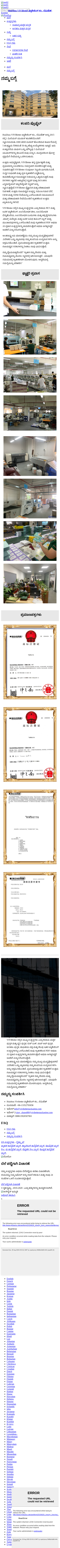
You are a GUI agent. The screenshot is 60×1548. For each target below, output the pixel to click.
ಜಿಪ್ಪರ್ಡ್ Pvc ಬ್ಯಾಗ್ (30, 1149)
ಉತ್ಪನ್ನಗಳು (11, 21)
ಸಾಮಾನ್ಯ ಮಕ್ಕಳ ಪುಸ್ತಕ (21, 25)
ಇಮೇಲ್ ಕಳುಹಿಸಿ (8, 1195)
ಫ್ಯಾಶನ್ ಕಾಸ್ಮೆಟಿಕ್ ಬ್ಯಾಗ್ (11, 1146)
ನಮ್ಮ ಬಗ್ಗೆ (10, 39)
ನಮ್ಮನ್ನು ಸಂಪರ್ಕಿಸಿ (14, 57)
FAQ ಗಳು (11, 43)
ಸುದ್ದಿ (9, 32)
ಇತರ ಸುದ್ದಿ (16, 36)
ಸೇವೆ (9, 46)
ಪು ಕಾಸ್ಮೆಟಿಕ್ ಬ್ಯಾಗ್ (13, 1149)
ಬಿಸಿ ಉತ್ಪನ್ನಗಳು (7, 1142)
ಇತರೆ (9, 61)
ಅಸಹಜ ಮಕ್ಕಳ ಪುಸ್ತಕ (21, 28)
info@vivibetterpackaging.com (27, 1109)
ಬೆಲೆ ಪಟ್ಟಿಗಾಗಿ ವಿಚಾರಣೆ (10, 1184)
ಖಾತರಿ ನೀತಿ (17, 54)
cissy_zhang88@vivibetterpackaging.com (34, 1112)
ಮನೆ (9, 17)
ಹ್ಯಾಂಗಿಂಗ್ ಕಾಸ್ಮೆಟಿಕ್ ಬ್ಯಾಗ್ (33, 1146)
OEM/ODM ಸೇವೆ (20, 50)
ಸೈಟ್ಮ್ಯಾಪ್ (20, 1142)
